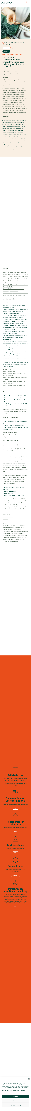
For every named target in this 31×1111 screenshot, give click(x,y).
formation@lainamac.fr (19, 903)
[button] (28, 1079)
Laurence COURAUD (8, 517)
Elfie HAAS (5, 519)
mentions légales (15, 1108)
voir (15, 808)
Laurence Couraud (17, 54)
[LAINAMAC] (7, 2)
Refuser (15, 1101)
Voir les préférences (15, 1105)
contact (15, 875)
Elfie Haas (7, 54)
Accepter (15, 1096)
